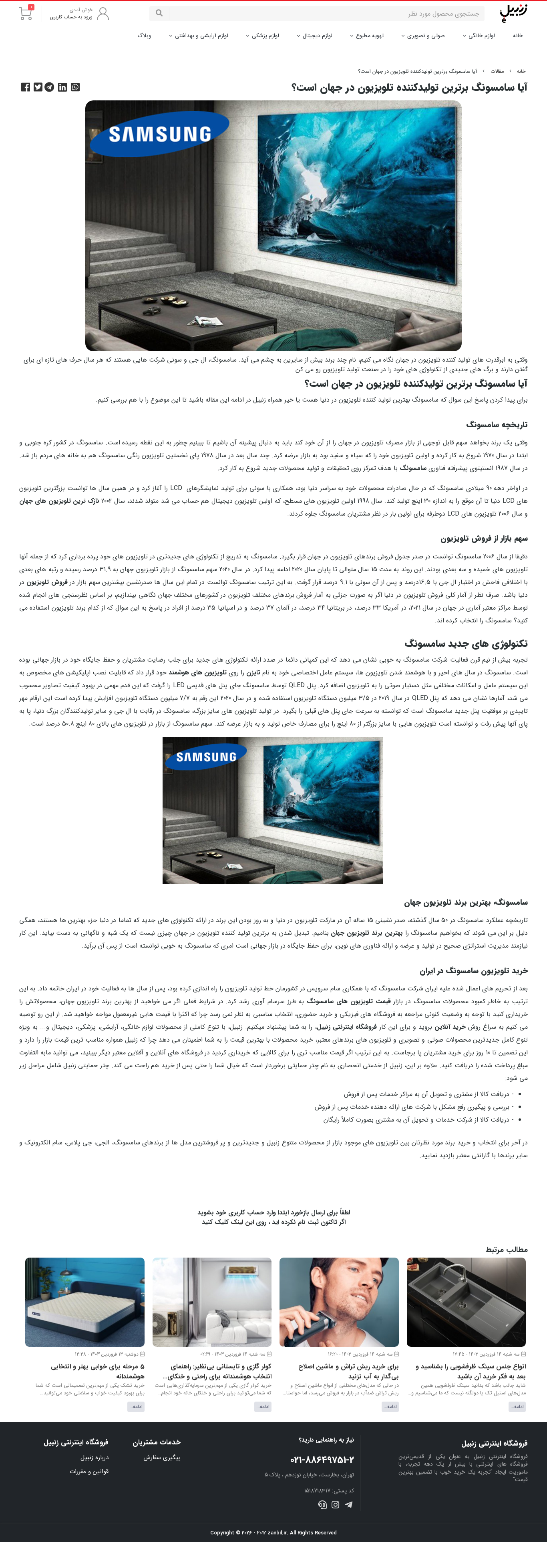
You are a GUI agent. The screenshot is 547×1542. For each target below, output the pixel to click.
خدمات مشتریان (157, 1442)
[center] (159, 13)
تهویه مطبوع (370, 35)
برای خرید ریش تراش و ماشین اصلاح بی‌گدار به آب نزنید (348, 1372)
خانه (518, 36)
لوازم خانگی (482, 35)
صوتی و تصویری (426, 35)
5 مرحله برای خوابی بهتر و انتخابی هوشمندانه (98, 1372)
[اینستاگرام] (335, 1506)
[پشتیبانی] (322, 1506)
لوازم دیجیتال (317, 35)
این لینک (242, 1222)
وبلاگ (144, 35)
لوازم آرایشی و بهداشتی (201, 35)
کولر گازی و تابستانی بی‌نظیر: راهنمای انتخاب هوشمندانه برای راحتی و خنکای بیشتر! (219, 1372)
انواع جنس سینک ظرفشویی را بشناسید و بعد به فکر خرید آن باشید (471, 1372)
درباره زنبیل (94, 1457)
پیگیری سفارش (162, 1457)
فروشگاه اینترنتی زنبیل (76, 1442)
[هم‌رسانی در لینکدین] (63, 88)
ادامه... (517, 1406)
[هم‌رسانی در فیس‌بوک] (26, 88)
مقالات (497, 72)
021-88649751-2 (322, 1460)
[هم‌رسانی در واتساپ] (76, 88)
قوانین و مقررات (89, 1471)
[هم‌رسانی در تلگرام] (50, 88)
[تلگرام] (348, 1506)
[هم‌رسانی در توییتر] (39, 88)
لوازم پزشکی (265, 35)
